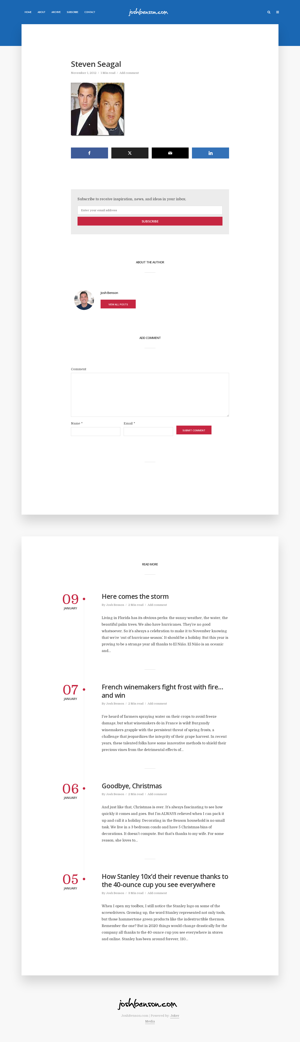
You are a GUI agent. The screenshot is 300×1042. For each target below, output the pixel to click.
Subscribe (72, 12)
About (41, 12)
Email (129, 423)
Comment (78, 369)
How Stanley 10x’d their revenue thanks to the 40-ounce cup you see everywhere (165, 880)
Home (28, 12)
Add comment (129, 73)
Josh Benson (115, 605)
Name (77, 423)
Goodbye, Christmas (132, 786)
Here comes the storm (135, 596)
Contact (89, 12)
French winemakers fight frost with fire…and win (162, 691)
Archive (56, 12)
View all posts (118, 304)
